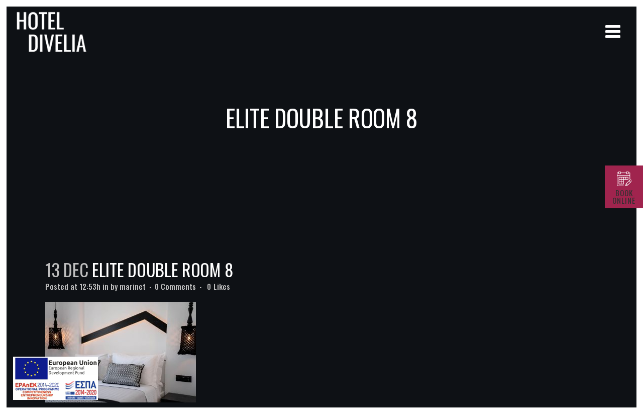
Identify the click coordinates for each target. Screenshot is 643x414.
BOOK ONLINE (623, 196)
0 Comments (175, 286)
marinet (133, 286)
